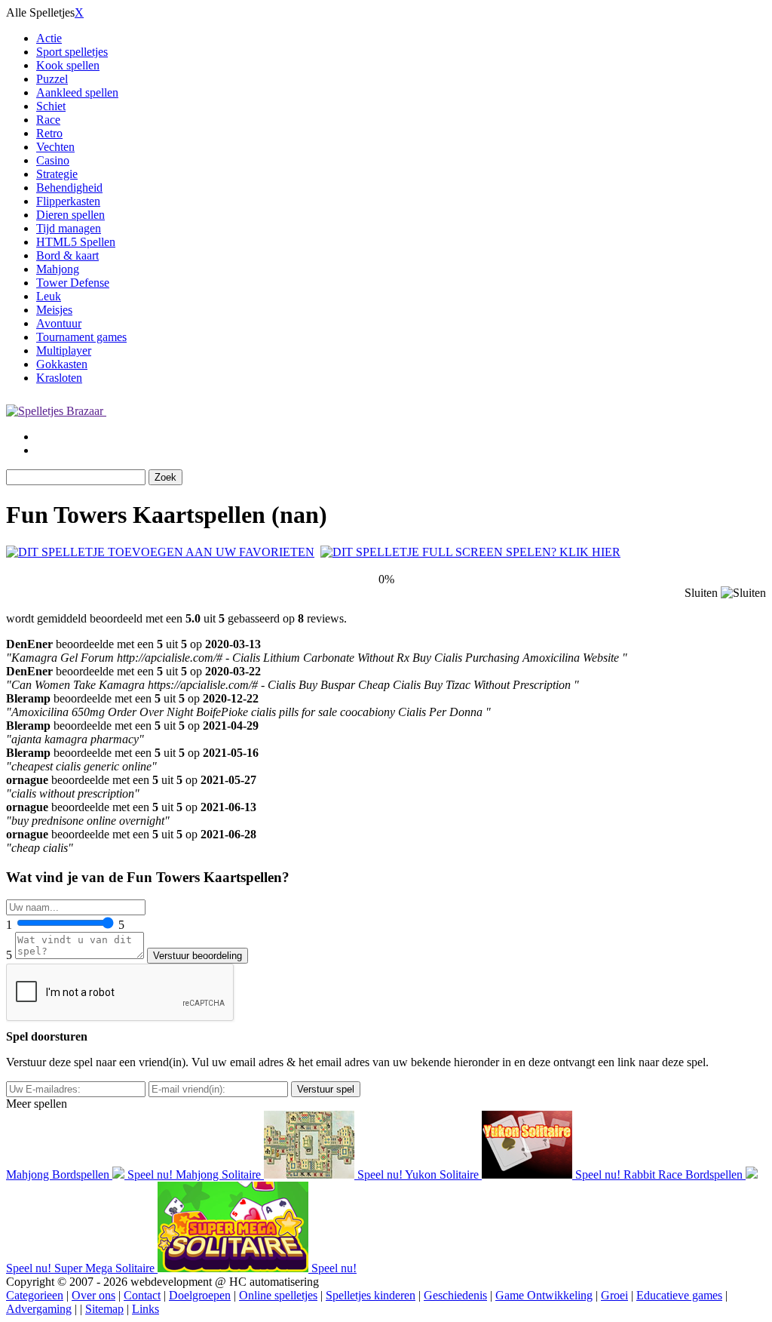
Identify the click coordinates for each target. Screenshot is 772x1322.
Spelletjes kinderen (370, 1295)
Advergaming (39, 1308)
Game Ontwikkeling (544, 1295)
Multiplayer (63, 350)
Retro (49, 133)
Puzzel (52, 78)
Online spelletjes (278, 1295)
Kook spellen (68, 65)
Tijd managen (68, 228)
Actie (49, 38)
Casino (52, 160)
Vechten (55, 146)
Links (145, 1308)
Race (48, 119)
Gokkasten (61, 364)
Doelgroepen (200, 1295)
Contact (142, 1295)
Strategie (57, 174)
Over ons (93, 1295)
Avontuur (58, 323)
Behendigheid (69, 187)
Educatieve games (679, 1295)
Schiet (51, 106)
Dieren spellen (70, 214)
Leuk (48, 296)
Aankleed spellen (77, 92)
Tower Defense (72, 282)
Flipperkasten (68, 201)
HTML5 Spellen (75, 241)
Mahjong (57, 269)
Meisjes (54, 309)
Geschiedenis (455, 1295)
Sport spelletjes (72, 51)
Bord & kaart (67, 255)
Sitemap (104, 1308)
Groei (614, 1295)
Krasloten (59, 377)
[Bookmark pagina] (160, 552)
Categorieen (34, 1295)
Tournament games (81, 336)
